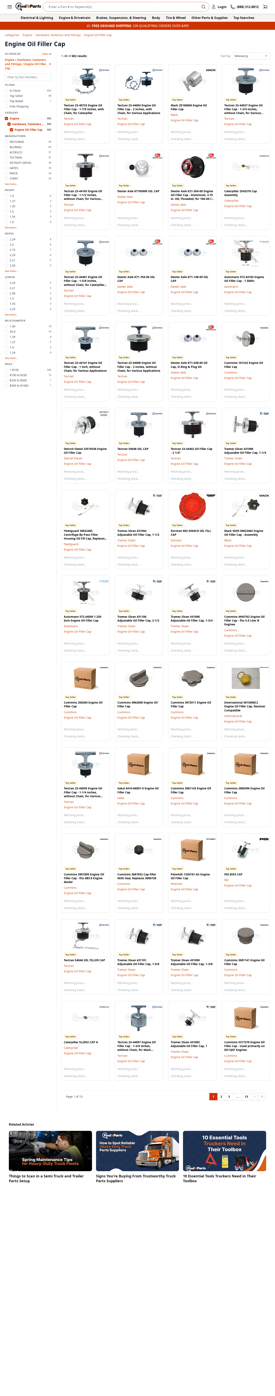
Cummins (230, 372)
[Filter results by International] (261, 667)
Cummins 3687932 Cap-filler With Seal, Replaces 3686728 (136, 876)
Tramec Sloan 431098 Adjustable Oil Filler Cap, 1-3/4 (192, 618)
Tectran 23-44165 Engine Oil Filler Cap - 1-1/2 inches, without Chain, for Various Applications (83, 197)
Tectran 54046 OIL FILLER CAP (84, 960)
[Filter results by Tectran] (101, 70)
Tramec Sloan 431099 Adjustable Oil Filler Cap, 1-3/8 (192, 962)
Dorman (176, 540)
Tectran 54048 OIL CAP (133, 449)
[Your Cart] (265, 7)
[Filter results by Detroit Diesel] (101, 413)
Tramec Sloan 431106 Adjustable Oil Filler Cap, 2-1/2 (138, 618)
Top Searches (244, 18)
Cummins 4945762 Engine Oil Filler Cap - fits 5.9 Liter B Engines (244, 620)
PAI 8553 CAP (233, 874)
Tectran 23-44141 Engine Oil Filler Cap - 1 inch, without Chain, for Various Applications (85, 367)
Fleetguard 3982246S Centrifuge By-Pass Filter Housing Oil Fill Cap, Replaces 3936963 (84, 536)
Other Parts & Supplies (209, 18)
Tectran (69, 118)
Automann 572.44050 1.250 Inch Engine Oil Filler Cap (82, 618)
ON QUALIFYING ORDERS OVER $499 (161, 26)
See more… (11, 184)
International (233, 716)
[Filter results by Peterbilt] (208, 839)
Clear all (46, 54)
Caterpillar (231, 200)
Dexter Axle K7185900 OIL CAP (138, 191)
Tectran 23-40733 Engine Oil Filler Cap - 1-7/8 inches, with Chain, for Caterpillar (84, 109)
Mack (174, 115)
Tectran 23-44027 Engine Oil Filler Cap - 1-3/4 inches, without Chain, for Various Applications (243, 111)
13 (246, 1096)
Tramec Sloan (233, 458)
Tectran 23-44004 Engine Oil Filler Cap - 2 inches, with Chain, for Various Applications (138, 109)
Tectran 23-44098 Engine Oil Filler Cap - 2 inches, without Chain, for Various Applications (138, 367)
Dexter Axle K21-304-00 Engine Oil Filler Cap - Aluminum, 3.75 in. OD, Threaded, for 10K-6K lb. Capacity (192, 197)
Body (156, 18)
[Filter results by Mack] (208, 70)
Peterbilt (176, 884)
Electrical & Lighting (37, 18)
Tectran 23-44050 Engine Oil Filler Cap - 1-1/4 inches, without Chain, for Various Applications (83, 794)
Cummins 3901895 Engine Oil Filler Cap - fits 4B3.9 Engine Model (84, 878)
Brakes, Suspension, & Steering (121, 18)
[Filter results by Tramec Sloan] (261, 413)
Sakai (120, 798)
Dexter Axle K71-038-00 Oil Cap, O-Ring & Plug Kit (189, 364)
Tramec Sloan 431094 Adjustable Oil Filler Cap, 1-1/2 (138, 533)
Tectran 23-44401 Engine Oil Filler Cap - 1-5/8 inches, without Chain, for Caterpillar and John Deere (84, 283)
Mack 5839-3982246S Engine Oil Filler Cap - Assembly (243, 533)
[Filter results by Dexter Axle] (154, 156)
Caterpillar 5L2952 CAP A (81, 1042)
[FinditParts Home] (28, 7)
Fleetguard (71, 544)
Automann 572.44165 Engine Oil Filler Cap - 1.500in (244, 279)
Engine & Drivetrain (75, 18)
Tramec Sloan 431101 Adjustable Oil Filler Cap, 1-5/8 (138, 962)
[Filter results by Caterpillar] (261, 156)
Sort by (225, 56)
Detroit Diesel (73, 458)
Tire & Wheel (176, 18)
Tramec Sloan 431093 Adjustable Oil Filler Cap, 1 (189, 1044)
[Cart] (265, 7)
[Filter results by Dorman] (208, 495)
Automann (231, 287)
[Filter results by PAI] (261, 839)
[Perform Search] (203, 6)
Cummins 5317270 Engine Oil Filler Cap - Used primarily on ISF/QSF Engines (244, 1046)
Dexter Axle (125, 197)
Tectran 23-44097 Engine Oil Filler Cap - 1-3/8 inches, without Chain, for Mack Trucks (136, 1048)
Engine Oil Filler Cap (77, 124)
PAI (226, 880)
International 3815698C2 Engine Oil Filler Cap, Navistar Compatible (244, 706)
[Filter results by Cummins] (261, 328)
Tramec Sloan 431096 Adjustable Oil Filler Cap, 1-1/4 (245, 451)
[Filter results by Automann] (261, 242)
